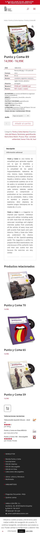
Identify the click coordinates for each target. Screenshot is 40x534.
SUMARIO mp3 (26, 86)
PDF (15, 89)
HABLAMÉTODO (11, 484)
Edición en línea (11, 469)
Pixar (26, 137)
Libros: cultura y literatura (15, 477)
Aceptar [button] (21, 531)
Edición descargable (13, 467)
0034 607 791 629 (13, 511)
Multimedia (10, 479)
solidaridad (16, 139)
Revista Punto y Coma (13, 459)
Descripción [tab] (10, 149)
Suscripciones (10, 461)
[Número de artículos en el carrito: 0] (7, 408)
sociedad (32, 137)
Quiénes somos (11, 497)
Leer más (29, 531)
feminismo (21, 134)
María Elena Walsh (11, 137)
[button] (33, 26)
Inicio (5, 20)
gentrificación (31, 134)
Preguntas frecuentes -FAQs (15, 494)
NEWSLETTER (29, 2)
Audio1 (20, 89)
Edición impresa (11, 464)
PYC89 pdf (17, 86)
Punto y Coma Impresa (16, 20)
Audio (7, 117)
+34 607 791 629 (19, 2)
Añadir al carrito (23, 123)
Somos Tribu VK (26, 139)
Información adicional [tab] (14, 152)
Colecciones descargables (15, 472)
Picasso (21, 137)
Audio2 (26, 89)
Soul (34, 139)
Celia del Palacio (11, 134)
